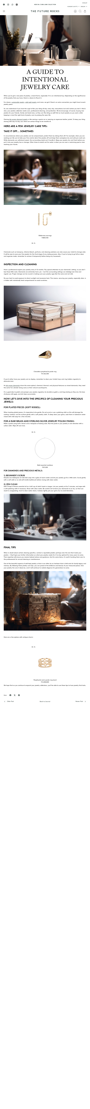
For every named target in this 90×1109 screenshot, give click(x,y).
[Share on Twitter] (15, 695)
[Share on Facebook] (10, 695)
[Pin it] (19, 695)
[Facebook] (4, 5)
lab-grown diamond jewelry (18, 119)
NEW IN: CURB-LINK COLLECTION (45, 4)
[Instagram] (8, 5)
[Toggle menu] (5, 11)
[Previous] (27, 4)
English (83, 6)
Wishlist (84, 3)
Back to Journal (45, 701)
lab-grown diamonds (13, 385)
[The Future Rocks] (45, 11)
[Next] (63, 4)
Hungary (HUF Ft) (72, 6)
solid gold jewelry (31, 102)
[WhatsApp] (12, 5)
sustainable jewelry (18, 102)
